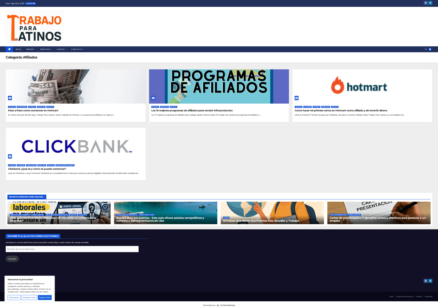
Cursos (61, 49)
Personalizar (14, 297)
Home (391, 296)
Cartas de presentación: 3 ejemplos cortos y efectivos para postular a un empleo (378, 219)
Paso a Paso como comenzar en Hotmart (33, 110)
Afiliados (12, 107)
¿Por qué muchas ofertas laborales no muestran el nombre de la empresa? (53, 219)
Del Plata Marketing (227, 305)
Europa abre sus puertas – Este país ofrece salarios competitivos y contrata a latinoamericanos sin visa (160, 219)
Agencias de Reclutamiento (19, 215)
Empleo (30, 49)
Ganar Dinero (22, 107)
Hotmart (32, 107)
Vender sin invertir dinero (65, 165)
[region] (30, 289)
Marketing (41, 107)
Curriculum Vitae (38, 215)
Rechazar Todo (29, 297)
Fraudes (73, 215)
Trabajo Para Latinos (146, 215)
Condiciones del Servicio (405, 296)
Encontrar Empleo (130, 215)
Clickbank (307, 107)
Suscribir (12, 259)
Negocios (45, 49)
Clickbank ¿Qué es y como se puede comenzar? (37, 168)
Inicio (18, 49)
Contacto (77, 49)
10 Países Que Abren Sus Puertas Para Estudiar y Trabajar (261, 220)
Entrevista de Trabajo (61, 215)
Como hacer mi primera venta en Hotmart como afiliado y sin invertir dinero (341, 110)
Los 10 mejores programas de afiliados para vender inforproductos (192, 110)
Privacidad (428, 296)
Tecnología (83, 215)
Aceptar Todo (44, 297)
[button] (426, 49)
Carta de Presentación (338, 215)
